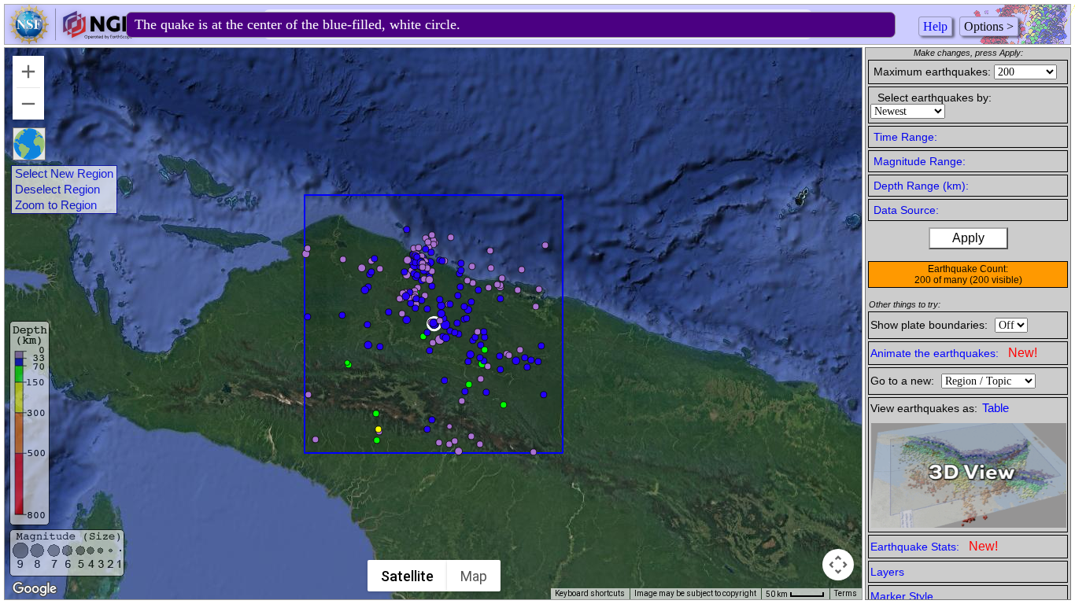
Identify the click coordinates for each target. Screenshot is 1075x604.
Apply (968, 238)
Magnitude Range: (920, 161)
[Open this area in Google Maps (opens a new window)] (35, 589)
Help (935, 26)
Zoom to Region (56, 205)
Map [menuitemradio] (473, 576)
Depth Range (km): (921, 185)
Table (995, 408)
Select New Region (64, 174)
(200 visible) (996, 279)
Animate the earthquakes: (953, 352)
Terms (845, 593)
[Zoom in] (28, 71)
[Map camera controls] (838, 564)
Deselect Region (57, 189)
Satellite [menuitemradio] (407, 576)
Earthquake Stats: (934, 546)
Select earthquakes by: (934, 97)
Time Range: (905, 137)
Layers (887, 571)
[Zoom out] (28, 104)
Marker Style (901, 596)
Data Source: (906, 210)
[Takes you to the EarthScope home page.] (70, 39)
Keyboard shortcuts (590, 593)
